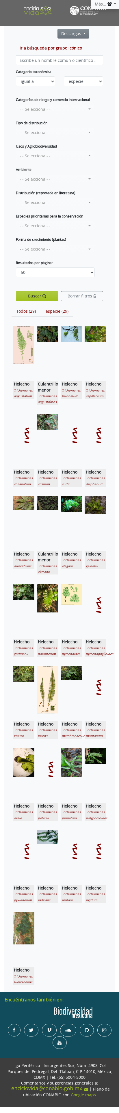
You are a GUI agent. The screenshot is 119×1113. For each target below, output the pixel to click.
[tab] (26, 311)
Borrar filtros (80, 296)
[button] (55, 109)
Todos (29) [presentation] (26, 311)
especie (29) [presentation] (57, 311)
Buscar (35, 296)
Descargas (71, 33)
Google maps (83, 1094)
